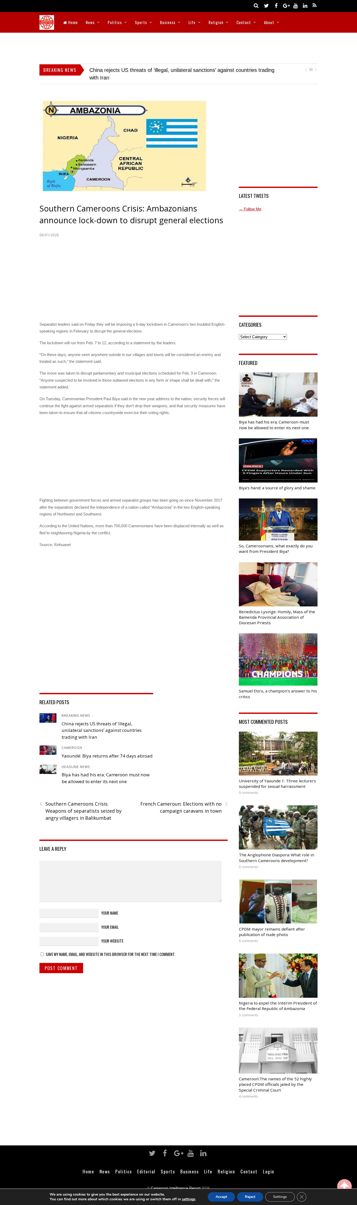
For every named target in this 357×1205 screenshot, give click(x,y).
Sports (141, 22)
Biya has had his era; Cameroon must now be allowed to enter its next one (175, 70)
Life (191, 22)
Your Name (109, 905)
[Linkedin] (305, 5)
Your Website (112, 933)
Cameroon (72, 740)
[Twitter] (266, 5)
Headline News (76, 759)
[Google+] (285, 5)
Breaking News (76, 708)
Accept (221, 1196)
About (269, 22)
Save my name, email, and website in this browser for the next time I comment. (110, 947)
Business (167, 22)
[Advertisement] (178, 47)
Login (268, 1164)
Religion (216, 22)
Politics (115, 22)
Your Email (110, 919)
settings (188, 1199)
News (90, 22)
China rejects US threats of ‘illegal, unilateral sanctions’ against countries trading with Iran (102, 722)
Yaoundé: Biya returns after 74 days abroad (107, 748)
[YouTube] (295, 5)
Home (72, 22)
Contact (244, 22)
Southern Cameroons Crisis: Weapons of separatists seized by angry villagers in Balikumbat (80, 803)
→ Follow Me (250, 201)
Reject (250, 1196)
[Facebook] (276, 5)
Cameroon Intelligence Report (175, 1181)
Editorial (146, 1164)
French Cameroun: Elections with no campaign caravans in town (183, 800)
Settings (280, 1196)
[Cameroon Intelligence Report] (46, 26)
